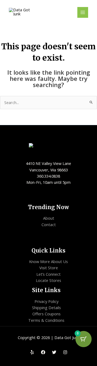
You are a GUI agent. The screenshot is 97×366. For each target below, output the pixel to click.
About (48, 218)
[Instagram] (65, 352)
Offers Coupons (46, 313)
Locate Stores (48, 280)
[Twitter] (54, 352)
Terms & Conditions (46, 320)
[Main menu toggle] (82, 12)
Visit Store (48, 267)
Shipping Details (46, 307)
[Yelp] (32, 352)
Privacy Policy (46, 301)
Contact (48, 224)
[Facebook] (43, 352)
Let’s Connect (48, 274)
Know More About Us (48, 261)
